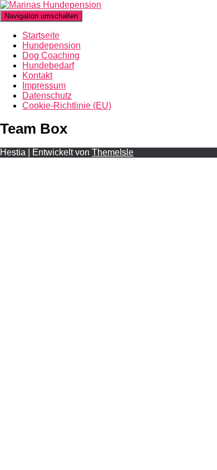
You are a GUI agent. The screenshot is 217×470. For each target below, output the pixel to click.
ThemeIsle (113, 152)
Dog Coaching (51, 55)
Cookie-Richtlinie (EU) (66, 105)
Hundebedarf (48, 65)
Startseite (41, 35)
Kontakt (37, 75)
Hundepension (51, 45)
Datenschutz (47, 95)
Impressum (44, 85)
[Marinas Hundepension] (50, 4)
